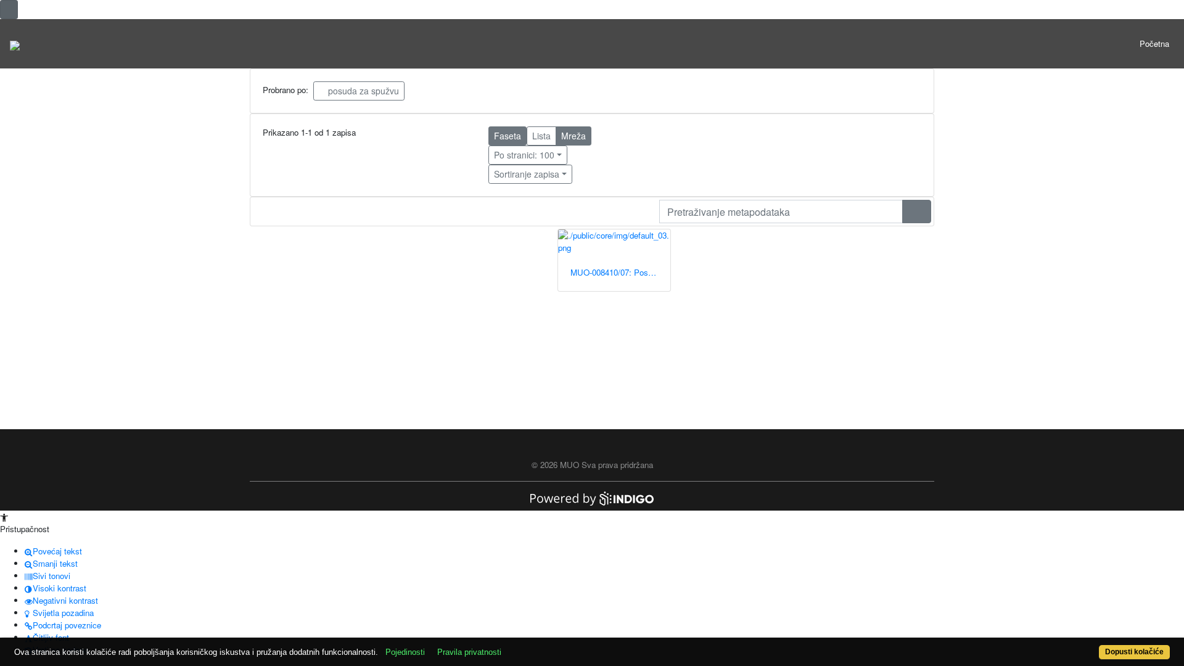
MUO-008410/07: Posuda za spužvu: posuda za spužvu (620, 272)
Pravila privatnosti (469, 652)
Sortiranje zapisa (526, 174)
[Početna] (15, 43)
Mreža (573, 136)
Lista (541, 136)
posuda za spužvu (362, 90)
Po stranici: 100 (524, 155)
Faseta (507, 136)
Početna (1154, 43)
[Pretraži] (916, 211)
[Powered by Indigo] (592, 497)
